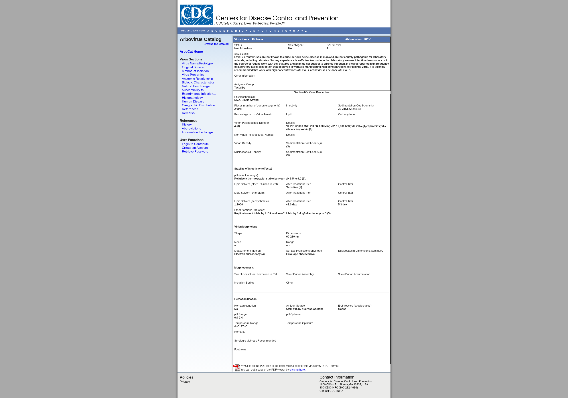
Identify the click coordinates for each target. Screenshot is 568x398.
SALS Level (334, 45)
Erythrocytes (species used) (354, 305)
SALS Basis (241, 53)
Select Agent (295, 45)
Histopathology (192, 97)
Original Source (193, 67)
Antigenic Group (244, 84)
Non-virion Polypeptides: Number (254, 134)
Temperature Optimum (299, 323)
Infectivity (291, 105)
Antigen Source (295, 305)
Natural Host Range (196, 86)
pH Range (240, 314)
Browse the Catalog (216, 44)
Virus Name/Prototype (197, 63)
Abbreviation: (354, 39)
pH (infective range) (246, 175)
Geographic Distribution (198, 105)
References (190, 109)
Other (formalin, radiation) (249, 210)
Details (290, 122)
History (187, 124)
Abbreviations (191, 128)
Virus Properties (193, 74)
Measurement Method (247, 250)
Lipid (289, 114)
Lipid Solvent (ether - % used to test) (256, 184)
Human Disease (193, 101)
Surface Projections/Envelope (304, 250)
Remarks (188, 113)
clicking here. (298, 369)
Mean (237, 242)
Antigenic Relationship (197, 78)
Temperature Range (246, 323)
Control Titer (345, 184)
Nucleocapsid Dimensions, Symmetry (360, 250)
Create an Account (195, 147)
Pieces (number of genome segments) (257, 105)
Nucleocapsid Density (247, 152)
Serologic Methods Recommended (255, 340)
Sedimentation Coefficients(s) (356, 105)
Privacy (185, 381)
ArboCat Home (191, 51)
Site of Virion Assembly (300, 274)
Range (290, 242)
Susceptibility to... (194, 90)
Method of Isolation (195, 71)
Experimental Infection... (199, 93)
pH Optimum (293, 314)
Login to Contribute (195, 144)
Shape (238, 233)
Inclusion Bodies (244, 282)
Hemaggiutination (245, 305)
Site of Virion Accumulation (354, 274)
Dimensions (293, 233)
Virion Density (242, 143)
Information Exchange (197, 132)
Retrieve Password (195, 151)
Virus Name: (242, 39)
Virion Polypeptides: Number (251, 122)
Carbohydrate (346, 114)
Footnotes (240, 349)
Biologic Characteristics (198, 82)
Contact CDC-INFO (331, 390)
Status (238, 45)
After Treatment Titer (298, 184)
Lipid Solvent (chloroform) (249, 192)
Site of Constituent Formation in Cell (256, 274)
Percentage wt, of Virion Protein (253, 114)
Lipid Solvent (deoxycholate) (251, 201)
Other (289, 282)
